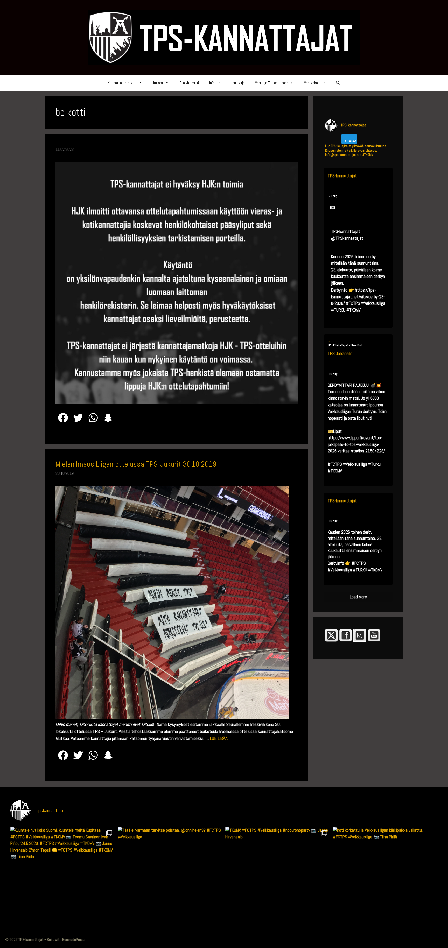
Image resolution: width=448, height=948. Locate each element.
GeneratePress (73, 939)
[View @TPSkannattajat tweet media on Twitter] (332, 207)
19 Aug (333, 374)
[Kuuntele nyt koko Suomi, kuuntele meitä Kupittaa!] (62, 879)
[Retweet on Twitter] (329, 340)
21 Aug (333, 196)
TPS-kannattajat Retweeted (345, 345)
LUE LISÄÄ (219, 738)
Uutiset (157, 82)
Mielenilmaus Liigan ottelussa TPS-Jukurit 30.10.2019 (135, 464)
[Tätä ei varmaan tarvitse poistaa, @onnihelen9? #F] (170, 879)
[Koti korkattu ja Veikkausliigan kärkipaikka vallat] (385, 879)
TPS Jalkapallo (340, 353)
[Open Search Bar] (338, 83)
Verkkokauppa (314, 82)
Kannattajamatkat (122, 82)
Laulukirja (238, 82)
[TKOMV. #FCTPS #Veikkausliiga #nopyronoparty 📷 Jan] (277, 879)
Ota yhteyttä (189, 82)
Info (212, 82)
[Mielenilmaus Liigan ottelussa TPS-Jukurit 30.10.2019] (172, 717)
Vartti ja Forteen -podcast (274, 82)
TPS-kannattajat (342, 176)
